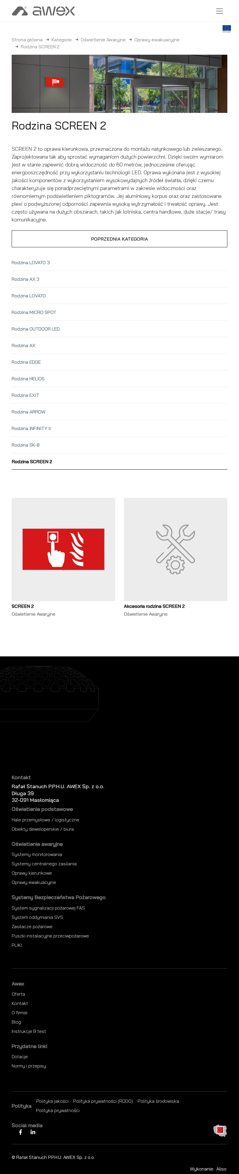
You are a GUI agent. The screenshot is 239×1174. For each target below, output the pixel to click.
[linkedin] (33, 1132)
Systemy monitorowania (37, 854)
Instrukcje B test (29, 1031)
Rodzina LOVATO (29, 296)
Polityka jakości (52, 1101)
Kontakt (20, 1003)
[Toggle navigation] (219, 11)
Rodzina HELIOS (28, 378)
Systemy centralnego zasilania (44, 863)
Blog (16, 1022)
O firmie (19, 1012)
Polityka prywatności (58, 1110)
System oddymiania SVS (37, 917)
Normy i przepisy (29, 1066)
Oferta (18, 994)
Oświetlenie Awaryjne (103, 39)
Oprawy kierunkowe (32, 873)
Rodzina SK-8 (26, 445)
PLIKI (17, 945)
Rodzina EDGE (26, 362)
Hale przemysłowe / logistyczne (45, 820)
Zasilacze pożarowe (32, 926)
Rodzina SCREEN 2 (32, 461)
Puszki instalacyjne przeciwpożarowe (50, 936)
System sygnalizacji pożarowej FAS (48, 908)
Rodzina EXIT (25, 395)
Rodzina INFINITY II (31, 428)
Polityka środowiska (158, 1101)
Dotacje (20, 1056)
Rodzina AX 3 (25, 279)
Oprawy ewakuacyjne (157, 39)
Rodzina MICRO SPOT (34, 312)
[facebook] (20, 1132)
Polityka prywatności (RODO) (103, 1101)
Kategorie (62, 39)
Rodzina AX (23, 345)
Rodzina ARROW (28, 412)
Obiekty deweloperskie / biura (43, 829)
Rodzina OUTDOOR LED (36, 329)
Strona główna (27, 39)
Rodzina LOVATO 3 (31, 262)
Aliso (221, 1169)
